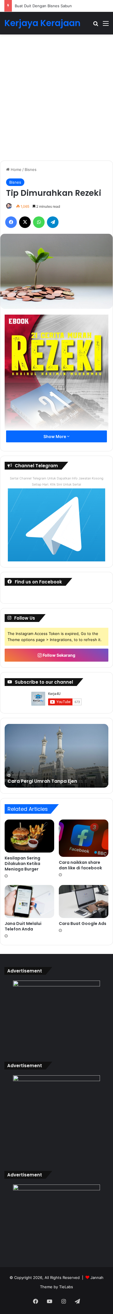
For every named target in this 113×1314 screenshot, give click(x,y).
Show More (55, 436)
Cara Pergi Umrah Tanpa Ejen (42, 781)
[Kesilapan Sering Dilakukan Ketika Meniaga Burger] (29, 836)
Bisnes (31, 169)
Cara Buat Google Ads (82, 923)
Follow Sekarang (58, 655)
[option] (56, 756)
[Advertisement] (56, 99)
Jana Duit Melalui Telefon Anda (23, 926)
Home (15, 169)
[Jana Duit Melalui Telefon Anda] (29, 901)
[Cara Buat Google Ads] (83, 901)
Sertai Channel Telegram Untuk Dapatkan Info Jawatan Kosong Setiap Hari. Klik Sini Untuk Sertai (56, 481)
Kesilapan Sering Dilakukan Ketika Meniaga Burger (22, 863)
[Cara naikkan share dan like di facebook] (83, 838)
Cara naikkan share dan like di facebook (80, 865)
